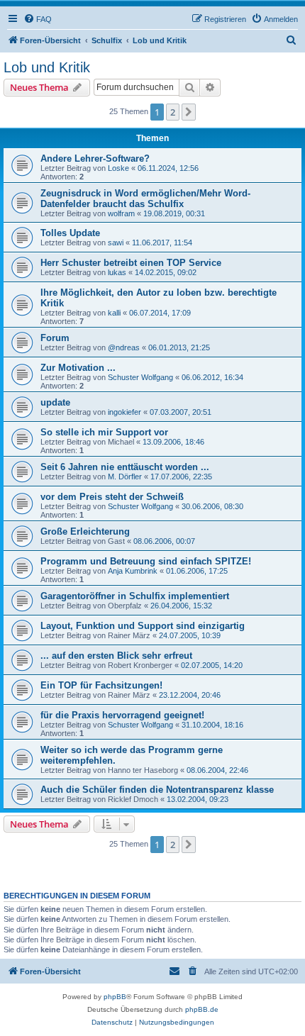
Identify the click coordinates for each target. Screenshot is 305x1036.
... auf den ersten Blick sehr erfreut (116, 655)
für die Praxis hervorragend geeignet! (122, 715)
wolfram (121, 213)
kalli (114, 312)
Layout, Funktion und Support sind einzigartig (142, 625)
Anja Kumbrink (132, 571)
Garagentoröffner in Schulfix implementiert (134, 596)
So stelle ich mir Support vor (104, 432)
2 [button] (172, 112)
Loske (118, 168)
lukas (117, 272)
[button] (189, 112)
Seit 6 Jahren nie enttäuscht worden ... (124, 467)
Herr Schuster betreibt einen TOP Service (130, 262)
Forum (55, 338)
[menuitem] (37, 19)
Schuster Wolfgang (140, 377)
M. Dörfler (125, 476)
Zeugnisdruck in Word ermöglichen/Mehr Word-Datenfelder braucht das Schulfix (145, 198)
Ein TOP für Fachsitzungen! (101, 685)
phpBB (115, 997)
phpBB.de (201, 1009)
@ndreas (124, 347)
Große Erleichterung (85, 531)
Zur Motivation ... (78, 367)
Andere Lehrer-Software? (95, 158)
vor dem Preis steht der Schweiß (112, 496)
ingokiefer (124, 412)
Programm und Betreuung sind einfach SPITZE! (145, 561)
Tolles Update (70, 233)
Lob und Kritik (47, 67)
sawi (115, 242)
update (55, 402)
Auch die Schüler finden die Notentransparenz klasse (157, 789)
